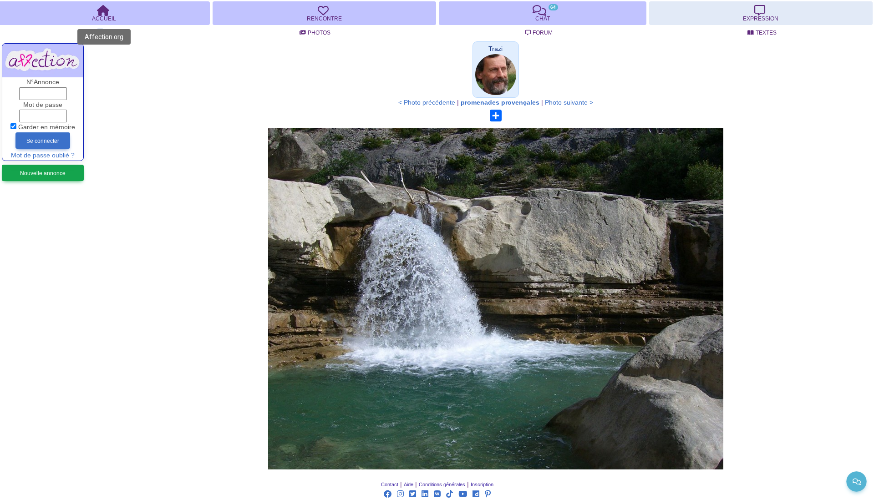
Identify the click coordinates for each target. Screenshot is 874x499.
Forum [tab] (543, 33)
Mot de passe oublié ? (43, 155)
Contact (389, 484)
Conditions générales (442, 484)
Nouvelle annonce (43, 173)
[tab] (324, 13)
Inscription (482, 484)
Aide (408, 484)
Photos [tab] (319, 33)
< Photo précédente (426, 102)
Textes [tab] (766, 33)
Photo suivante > (569, 102)
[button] (495, 48)
